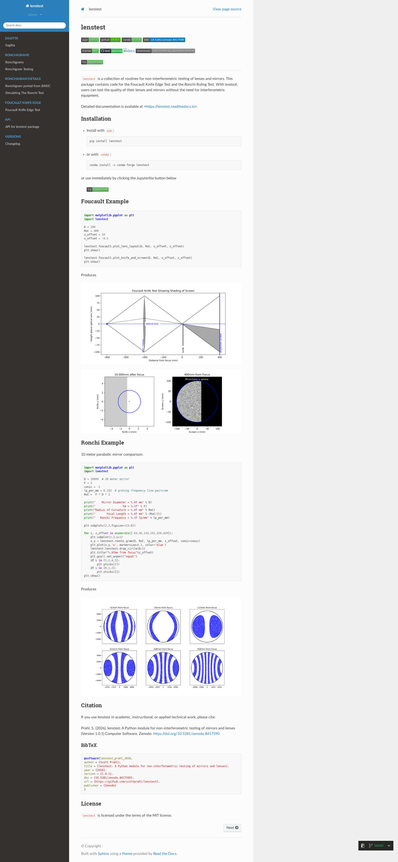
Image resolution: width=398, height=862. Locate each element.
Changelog (12, 144)
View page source (227, 9)
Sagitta (10, 45)
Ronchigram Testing (19, 69)
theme (127, 854)
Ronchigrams (14, 62)
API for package (22, 126)
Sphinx (103, 854)
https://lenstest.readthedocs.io (170, 106)
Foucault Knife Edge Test (22, 110)
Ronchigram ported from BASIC (27, 86)
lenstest (36, 6)
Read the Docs (164, 854)
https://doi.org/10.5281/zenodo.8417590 (186, 734)
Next (230, 828)
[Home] (83, 9)
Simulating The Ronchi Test (24, 93)
